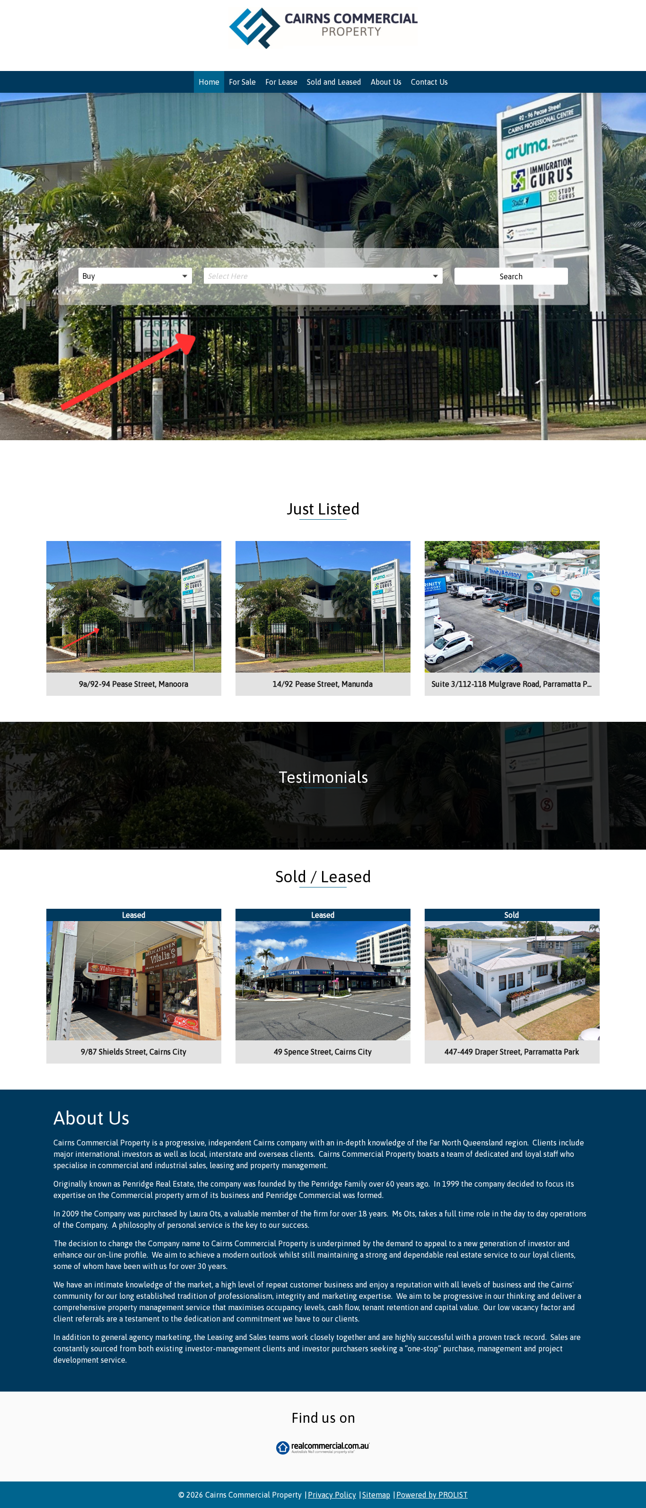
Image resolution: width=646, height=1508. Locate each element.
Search (511, 276)
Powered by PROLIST (432, 1494)
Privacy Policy (332, 1494)
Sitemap (376, 1494)
